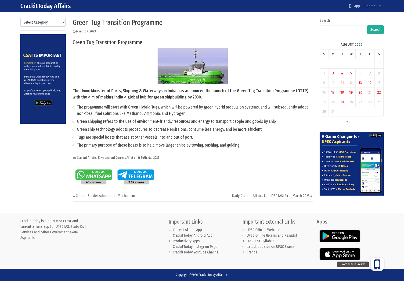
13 (360, 83)
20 (360, 92)
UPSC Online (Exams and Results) (272, 235)
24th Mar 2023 (150, 158)
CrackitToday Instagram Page (195, 246)
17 (333, 92)
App (355, 6)
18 (342, 92)
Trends (252, 252)
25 (342, 102)
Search (325, 20)
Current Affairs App (187, 230)
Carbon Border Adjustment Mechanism (105, 195)
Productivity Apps (186, 241)
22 (379, 92)
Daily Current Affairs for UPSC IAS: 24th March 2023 (271, 195)
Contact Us (372, 6)
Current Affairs (87, 158)
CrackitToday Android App (192, 235)
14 (370, 83)
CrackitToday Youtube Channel (196, 252)
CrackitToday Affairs (45, 6)
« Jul (350, 121)
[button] (377, 266)
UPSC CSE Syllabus (261, 241)
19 (351, 92)
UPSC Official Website (263, 230)
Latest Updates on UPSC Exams (270, 246)
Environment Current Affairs (117, 158)
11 (342, 83)
